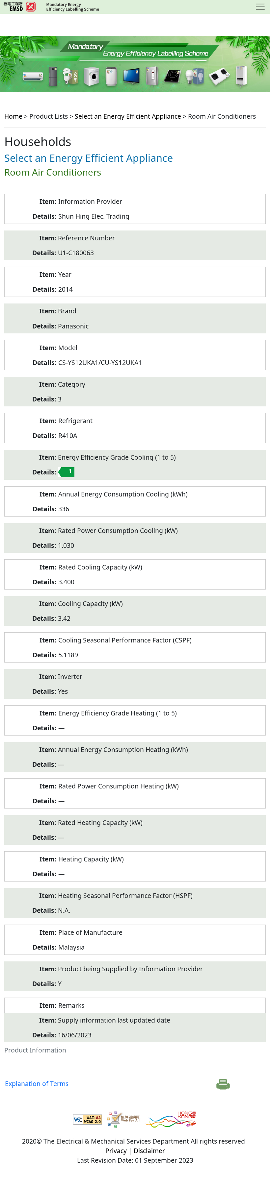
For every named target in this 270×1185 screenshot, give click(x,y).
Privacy (116, 1150)
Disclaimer (149, 1150)
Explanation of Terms (36, 1083)
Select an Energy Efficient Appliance (128, 116)
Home (13, 116)
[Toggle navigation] (260, 7)
